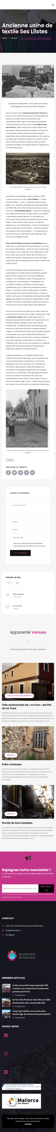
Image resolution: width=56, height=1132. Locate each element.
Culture (16, 608)
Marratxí (28, 696)
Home (4, 38)
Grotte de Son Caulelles (17, 823)
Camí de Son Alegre (15, 696)
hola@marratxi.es (13, 930)
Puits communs (12, 764)
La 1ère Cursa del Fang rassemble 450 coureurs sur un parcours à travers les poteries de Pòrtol (30, 988)
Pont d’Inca (17, 597)
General (10, 460)
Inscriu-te (46, 888)
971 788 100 (10, 935)
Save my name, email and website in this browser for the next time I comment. (29, 544)
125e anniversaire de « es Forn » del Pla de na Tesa (26, 706)
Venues (14, 38)
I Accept (28, 1124)
